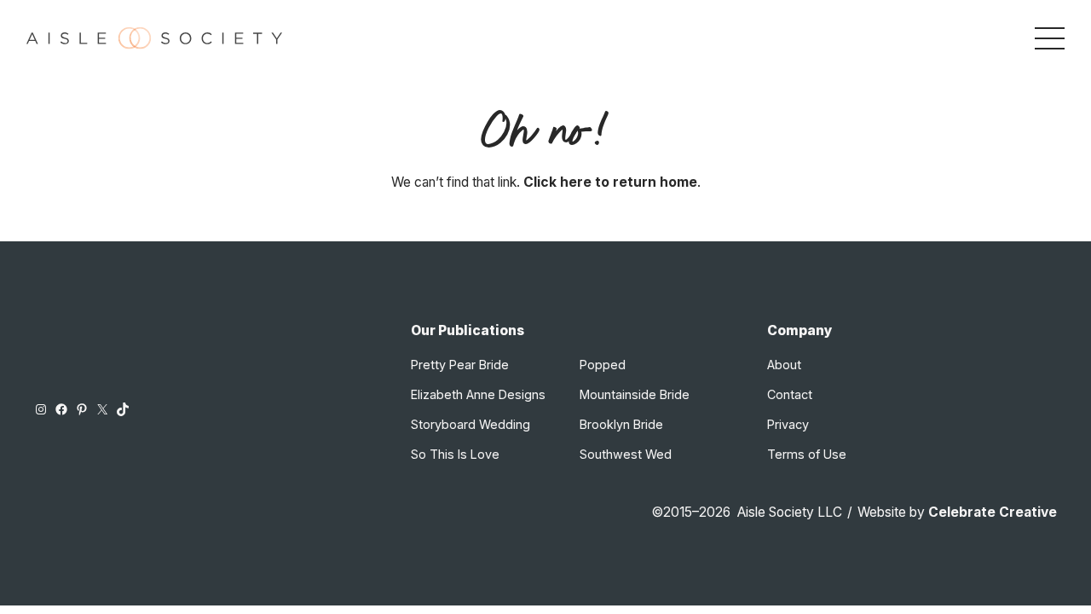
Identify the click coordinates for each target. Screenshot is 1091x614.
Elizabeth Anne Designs (478, 394)
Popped (603, 364)
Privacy (788, 424)
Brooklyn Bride (621, 424)
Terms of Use (806, 454)
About (784, 364)
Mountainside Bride (635, 394)
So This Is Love (455, 454)
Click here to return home (610, 182)
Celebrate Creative (992, 512)
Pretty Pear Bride (460, 364)
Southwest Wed (626, 454)
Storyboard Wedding (470, 424)
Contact (789, 394)
